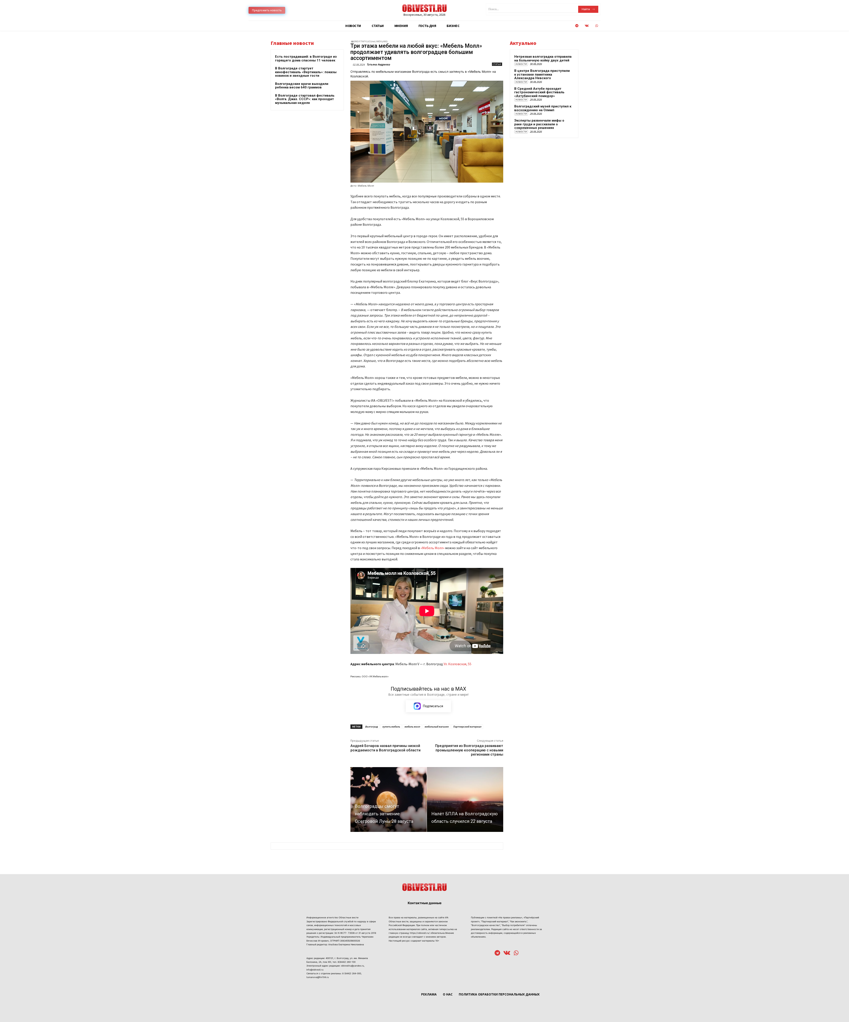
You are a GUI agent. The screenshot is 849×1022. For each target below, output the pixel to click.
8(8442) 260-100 (347, 962)
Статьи (497, 64)
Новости (521, 64)
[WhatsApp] (596, 26)
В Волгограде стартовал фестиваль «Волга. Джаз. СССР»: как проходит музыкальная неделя (305, 99)
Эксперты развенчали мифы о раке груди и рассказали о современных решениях (539, 124)
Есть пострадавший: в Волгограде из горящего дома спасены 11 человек (306, 58)
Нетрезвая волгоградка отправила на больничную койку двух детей (543, 58)
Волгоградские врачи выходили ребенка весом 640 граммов (301, 86)
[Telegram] (577, 26)
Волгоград (371, 726)
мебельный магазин (436, 726)
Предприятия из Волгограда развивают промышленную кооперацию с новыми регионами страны (469, 750)
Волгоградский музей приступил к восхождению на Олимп (542, 108)
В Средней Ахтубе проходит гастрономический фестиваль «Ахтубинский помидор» (539, 92)
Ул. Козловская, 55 (458, 664)
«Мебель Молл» (432, 548)
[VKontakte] (587, 26)
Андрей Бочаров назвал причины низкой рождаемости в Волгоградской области (385, 748)
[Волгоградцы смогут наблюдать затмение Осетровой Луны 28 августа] (388, 799)
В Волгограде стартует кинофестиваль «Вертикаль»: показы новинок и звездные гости (306, 72)
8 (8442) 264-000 (351, 973)
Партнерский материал (467, 726)
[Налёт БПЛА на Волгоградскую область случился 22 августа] (465, 799)
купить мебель (391, 726)
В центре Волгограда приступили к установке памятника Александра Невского (542, 74)
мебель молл (412, 726)
